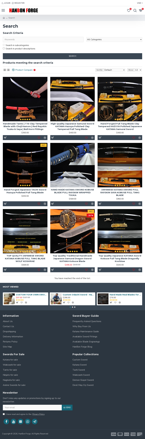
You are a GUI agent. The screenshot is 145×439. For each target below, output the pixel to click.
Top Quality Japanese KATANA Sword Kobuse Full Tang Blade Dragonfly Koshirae (120, 258)
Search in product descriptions (20, 48)
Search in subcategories (17, 45)
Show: (130, 70)
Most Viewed (11, 287)
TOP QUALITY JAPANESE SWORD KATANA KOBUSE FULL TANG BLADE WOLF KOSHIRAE (25, 258)
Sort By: (100, 70)
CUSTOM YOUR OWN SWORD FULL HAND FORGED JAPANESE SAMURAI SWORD (31, 294)
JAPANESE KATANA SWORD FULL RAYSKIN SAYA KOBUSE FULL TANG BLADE (119, 192)
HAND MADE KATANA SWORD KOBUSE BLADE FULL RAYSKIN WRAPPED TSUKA (72, 192)
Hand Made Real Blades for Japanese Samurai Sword (125, 294)
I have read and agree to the (25, 414)
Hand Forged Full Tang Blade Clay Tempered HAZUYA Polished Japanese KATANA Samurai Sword (120, 126)
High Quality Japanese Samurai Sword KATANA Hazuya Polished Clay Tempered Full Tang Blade (72, 126)
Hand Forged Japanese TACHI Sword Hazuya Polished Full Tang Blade (25, 191)
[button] (70, 307)
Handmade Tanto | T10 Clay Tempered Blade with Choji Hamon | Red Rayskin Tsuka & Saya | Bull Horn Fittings (25, 126)
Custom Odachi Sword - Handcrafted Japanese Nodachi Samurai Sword (78, 294)
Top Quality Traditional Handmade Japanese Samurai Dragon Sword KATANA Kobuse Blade (72, 258)
